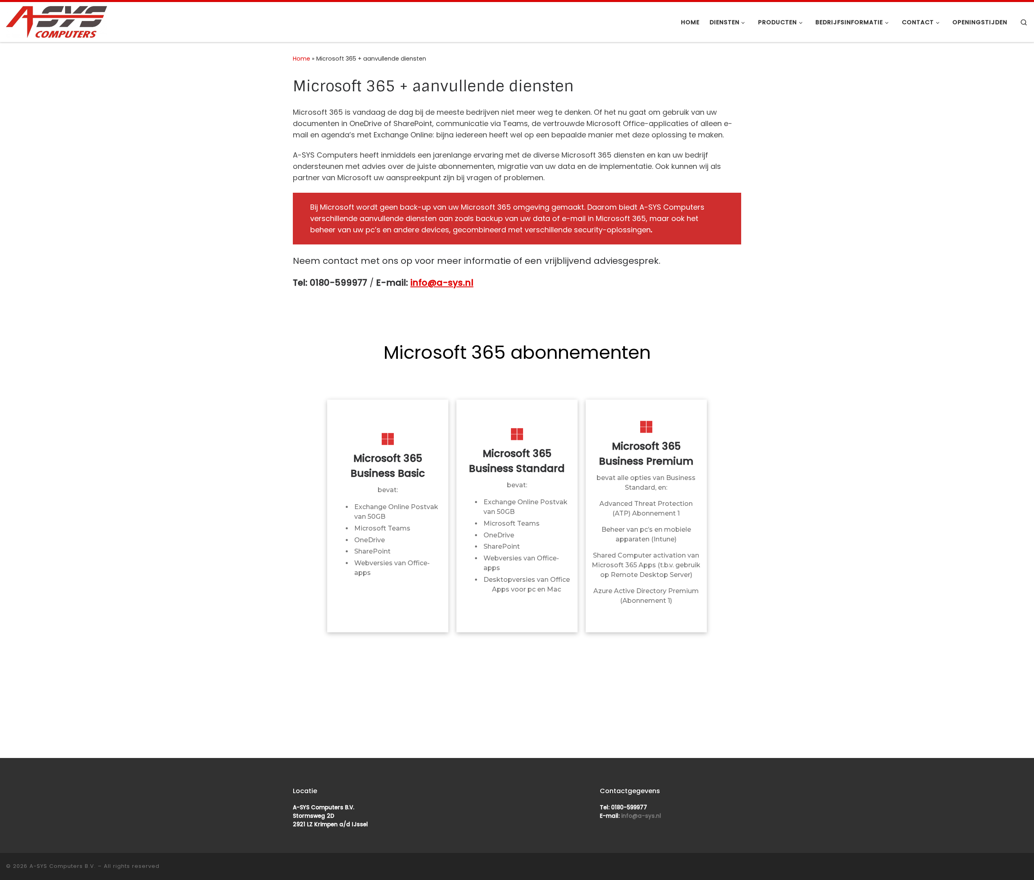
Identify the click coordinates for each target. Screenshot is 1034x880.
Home (301, 59)
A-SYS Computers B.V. (62, 866)
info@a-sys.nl (441, 282)
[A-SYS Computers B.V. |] (56, 21)
